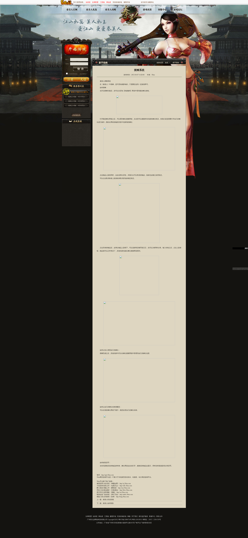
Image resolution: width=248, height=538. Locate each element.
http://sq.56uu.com (122, 492)
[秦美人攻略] (110, 10)
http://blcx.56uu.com (126, 490)
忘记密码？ (83, 74)
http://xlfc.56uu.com (126, 486)
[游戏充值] (148, 10)
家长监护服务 (143, 516)
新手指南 (176, 63)
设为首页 (144, 2)
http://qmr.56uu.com (107, 475)
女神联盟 (95, 2)
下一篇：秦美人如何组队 (105, 503)
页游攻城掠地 (117, 2)
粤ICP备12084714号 (125, 519)
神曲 (128, 516)
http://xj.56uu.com (125, 483)
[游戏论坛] (178, 10)
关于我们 (134, 516)
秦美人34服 (76, 105)
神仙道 (108, 2)
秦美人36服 (76, 97)
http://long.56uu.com (122, 497)
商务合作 (159, 516)
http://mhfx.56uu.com (126, 494)
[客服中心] (162, 10)
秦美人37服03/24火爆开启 (79, 92)
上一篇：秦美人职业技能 (105, 499)
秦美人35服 (76, 101)
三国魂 (102, 2)
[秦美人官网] (71, 10)
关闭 (246, 248)
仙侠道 (88, 2)
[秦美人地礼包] (90, 10)
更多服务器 (76, 115)
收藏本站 (151, 2)
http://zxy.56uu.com (124, 488)
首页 (166, 63)
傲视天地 (127, 2)
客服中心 (152, 516)
